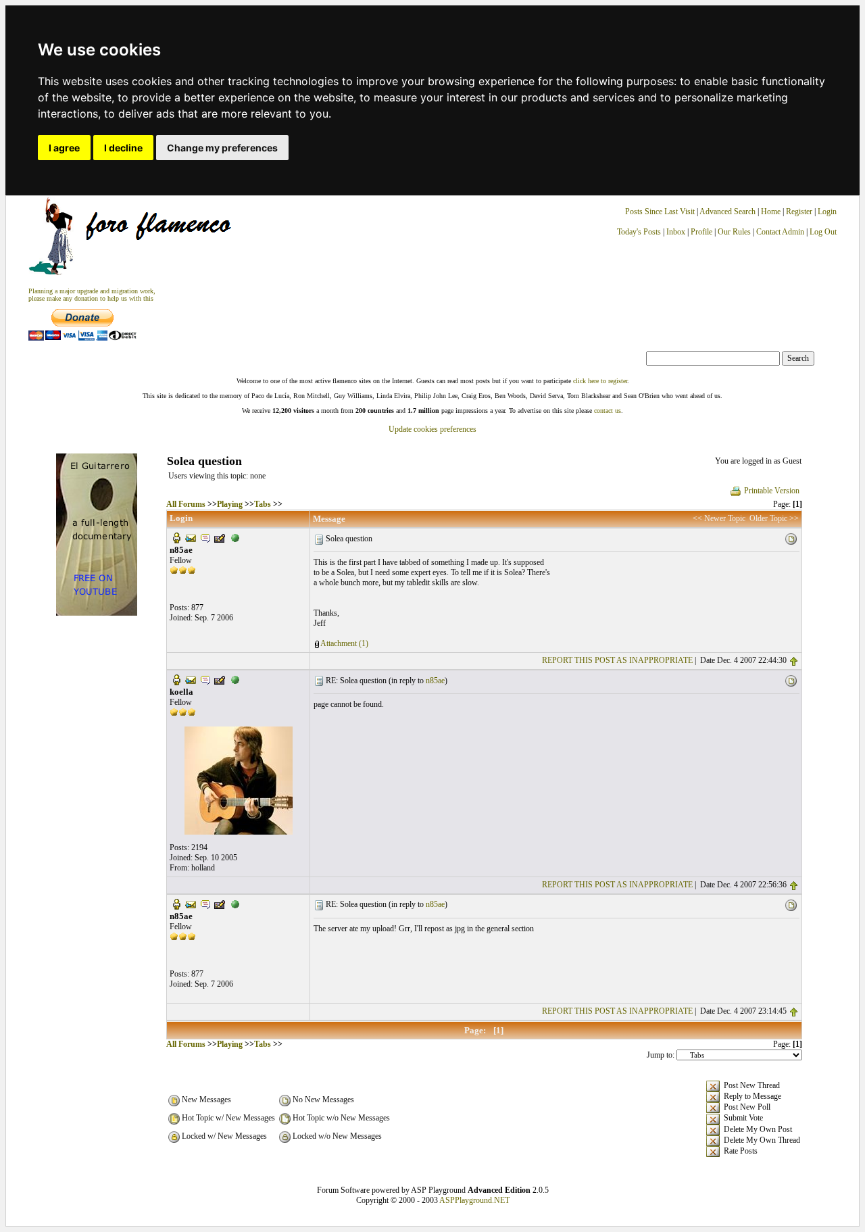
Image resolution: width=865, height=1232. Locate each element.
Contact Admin (780, 232)
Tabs (262, 504)
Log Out (823, 232)
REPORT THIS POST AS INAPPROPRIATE (617, 660)
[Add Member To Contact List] (219, 537)
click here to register (600, 381)
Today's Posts (639, 232)
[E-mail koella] (190, 679)
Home (771, 211)
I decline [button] (123, 147)
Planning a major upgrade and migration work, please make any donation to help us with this (91, 294)
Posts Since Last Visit (660, 211)
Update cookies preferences (432, 429)
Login (827, 211)
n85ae (435, 680)
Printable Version (771, 490)
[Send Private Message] (205, 537)
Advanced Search (727, 211)
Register (800, 211)
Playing (230, 504)
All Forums (185, 504)
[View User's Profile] (176, 537)
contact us (607, 410)
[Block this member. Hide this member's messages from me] (235, 537)
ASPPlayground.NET (474, 1200)
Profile (701, 232)
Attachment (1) (344, 643)
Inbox (675, 232)
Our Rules (734, 232)
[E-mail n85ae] (190, 537)
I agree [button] (64, 147)
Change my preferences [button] (222, 147)
